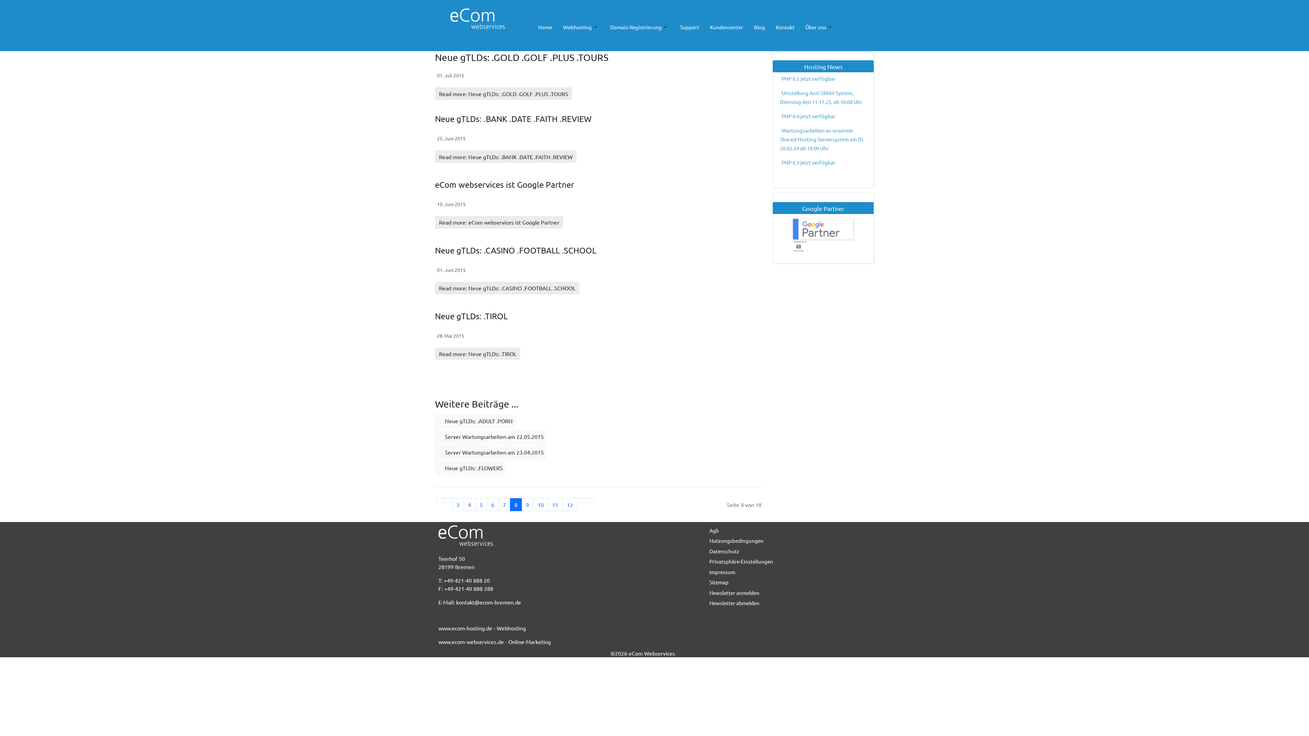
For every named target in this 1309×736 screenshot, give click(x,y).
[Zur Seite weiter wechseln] (581, 500)
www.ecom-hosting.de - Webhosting (482, 628)
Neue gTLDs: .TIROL (471, 316)
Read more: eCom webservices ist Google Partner (499, 222)
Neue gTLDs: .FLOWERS (473, 467)
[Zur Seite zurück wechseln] (447, 500)
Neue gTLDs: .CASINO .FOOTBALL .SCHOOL (515, 250)
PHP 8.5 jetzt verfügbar (809, 78)
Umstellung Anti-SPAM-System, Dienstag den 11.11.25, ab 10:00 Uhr (821, 97)
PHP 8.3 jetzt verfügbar (809, 162)
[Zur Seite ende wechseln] (590, 500)
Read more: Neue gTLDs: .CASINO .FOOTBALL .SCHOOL (507, 288)
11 (555, 504)
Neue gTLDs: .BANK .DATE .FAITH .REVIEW (513, 119)
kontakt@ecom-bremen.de (488, 602)
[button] (581, 27)
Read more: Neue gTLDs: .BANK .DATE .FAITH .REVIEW (506, 156)
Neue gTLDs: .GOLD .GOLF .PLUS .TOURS (521, 57)
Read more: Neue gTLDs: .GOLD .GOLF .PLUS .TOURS (503, 93)
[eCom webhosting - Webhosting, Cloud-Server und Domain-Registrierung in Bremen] (469, 19)
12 (570, 504)
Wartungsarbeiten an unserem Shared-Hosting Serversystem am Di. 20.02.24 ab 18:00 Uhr (822, 139)
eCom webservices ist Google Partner (504, 184)
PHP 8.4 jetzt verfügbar (809, 116)
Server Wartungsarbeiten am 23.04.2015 (493, 452)
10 (541, 504)
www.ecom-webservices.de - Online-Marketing (494, 641)
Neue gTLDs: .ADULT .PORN (478, 420)
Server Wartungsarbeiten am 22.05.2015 (493, 436)
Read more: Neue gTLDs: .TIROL (477, 353)
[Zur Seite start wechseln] (439, 500)
